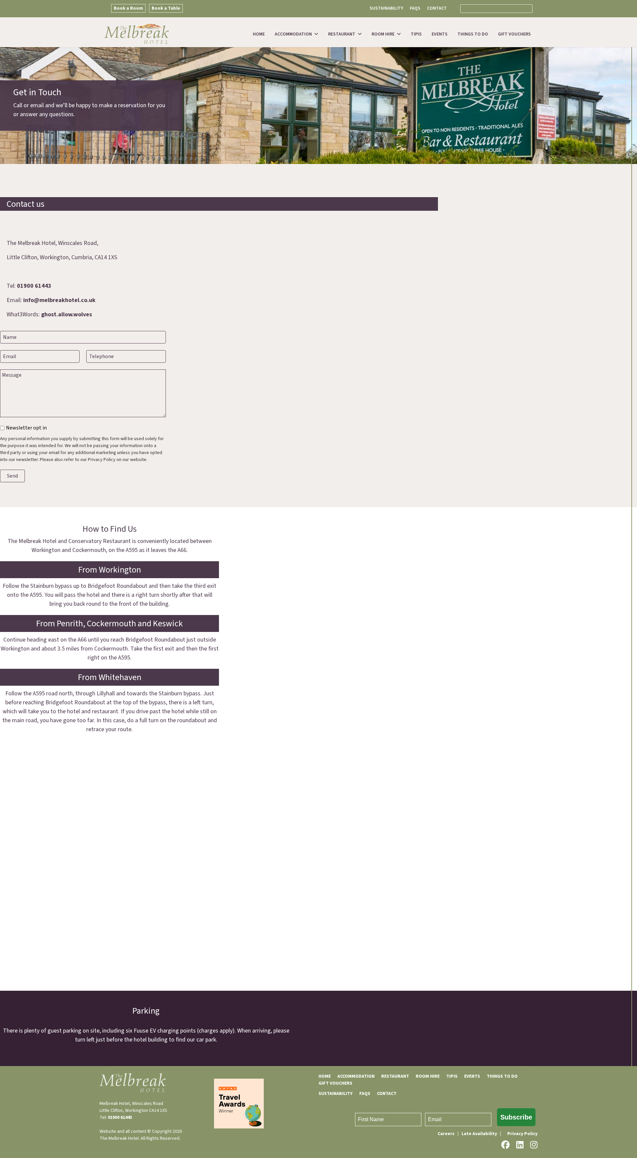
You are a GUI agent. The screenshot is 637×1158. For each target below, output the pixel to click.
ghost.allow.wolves (66, 314)
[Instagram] (533, 1145)
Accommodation (293, 34)
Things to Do (473, 34)
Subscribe (516, 1117)
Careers (446, 1133)
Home (259, 34)
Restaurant (341, 34)
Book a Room (128, 8)
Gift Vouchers (514, 34)
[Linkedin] (520, 1145)
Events (440, 34)
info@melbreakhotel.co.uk (59, 300)
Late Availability (479, 1133)
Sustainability (386, 8)
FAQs (415, 8)
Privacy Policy (522, 1133)
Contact (437, 8)
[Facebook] (505, 1145)
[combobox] (496, 8)
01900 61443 (34, 286)
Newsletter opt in (26, 428)
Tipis (416, 34)
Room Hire (383, 34)
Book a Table (166, 8)
